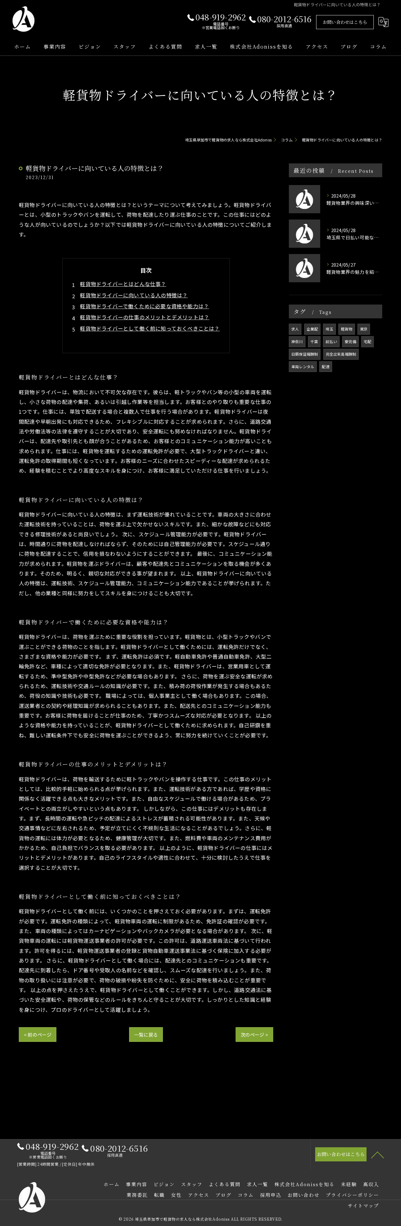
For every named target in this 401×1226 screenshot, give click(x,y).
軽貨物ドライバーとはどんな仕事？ (123, 284)
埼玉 (329, 329)
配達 (325, 366)
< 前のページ (37, 1034)
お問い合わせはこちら (345, 22)
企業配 (312, 329)
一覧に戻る (146, 1034)
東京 (363, 329)
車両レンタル (302, 366)
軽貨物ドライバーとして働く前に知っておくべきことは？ (150, 328)
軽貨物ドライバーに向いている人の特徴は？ (134, 295)
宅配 (367, 341)
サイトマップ (363, 1205)
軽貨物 (346, 329)
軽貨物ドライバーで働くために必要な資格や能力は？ (144, 306)
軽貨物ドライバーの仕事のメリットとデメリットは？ (144, 317)
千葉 (314, 341)
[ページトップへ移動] (377, 1154)
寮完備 (350, 341)
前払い (331, 341)
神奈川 (297, 341)
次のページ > (254, 1034)
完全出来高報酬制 (341, 354)
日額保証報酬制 (304, 354)
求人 (295, 329)
